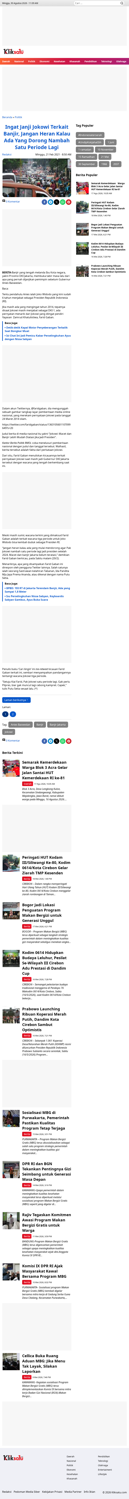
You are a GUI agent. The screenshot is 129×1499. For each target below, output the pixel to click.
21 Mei (105, 157)
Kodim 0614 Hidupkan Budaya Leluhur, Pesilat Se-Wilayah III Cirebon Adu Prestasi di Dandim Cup (108, 248)
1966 (104, 164)
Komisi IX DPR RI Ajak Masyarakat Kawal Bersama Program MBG (44, 1271)
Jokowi (9, 732)
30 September (86, 164)
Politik (31, 61)
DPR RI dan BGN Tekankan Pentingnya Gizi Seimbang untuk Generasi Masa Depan (46, 1171)
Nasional (19, 61)
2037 (116, 164)
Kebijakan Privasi (52, 1491)
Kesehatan (59, 61)
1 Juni (111, 142)
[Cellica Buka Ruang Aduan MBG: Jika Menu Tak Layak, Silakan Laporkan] (11, 1361)
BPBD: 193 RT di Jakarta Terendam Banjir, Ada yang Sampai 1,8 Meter (37, 589)
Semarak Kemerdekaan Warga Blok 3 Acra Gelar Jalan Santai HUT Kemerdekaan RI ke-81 (108, 186)
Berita (27, 878)
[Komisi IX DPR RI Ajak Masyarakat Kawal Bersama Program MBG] (11, 1271)
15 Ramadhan (86, 157)
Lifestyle (102, 1474)
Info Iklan (89, 1491)
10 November (106, 149)
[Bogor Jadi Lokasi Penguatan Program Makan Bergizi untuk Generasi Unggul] (82, 229)
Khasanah (75, 61)
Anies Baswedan (20, 724)
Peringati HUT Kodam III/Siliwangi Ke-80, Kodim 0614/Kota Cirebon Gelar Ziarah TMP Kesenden (108, 207)
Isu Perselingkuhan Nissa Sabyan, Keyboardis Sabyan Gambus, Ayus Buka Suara (34, 597)
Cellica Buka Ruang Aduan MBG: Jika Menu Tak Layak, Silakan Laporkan (43, 1363)
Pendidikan (90, 61)
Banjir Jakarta (58, 724)
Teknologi (106, 61)
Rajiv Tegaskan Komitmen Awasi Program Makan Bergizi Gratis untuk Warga (46, 1222)
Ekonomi (44, 61)
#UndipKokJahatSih (89, 142)
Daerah (6, 61)
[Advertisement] (64, 28)
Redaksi (6, 154)
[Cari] (122, 3)
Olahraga (121, 61)
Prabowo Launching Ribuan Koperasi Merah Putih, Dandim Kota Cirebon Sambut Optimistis (108, 268)
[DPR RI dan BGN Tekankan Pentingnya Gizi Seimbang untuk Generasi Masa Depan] (11, 1169)
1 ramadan (84, 149)
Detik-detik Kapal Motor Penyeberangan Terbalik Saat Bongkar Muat (36, 329)
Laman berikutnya (15, 700)
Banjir (39, 724)
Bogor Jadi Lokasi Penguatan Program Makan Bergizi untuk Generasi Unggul (107, 227)
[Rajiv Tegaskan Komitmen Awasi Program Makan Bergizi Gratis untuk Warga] (11, 1220)
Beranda (7, 117)
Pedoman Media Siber (27, 1491)
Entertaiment (105, 1469)
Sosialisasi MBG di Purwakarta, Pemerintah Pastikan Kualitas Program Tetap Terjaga (45, 1120)
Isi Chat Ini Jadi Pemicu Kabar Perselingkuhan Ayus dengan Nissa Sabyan (38, 337)
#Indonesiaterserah (90, 135)
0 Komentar (12, 201)
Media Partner (73, 1491)
